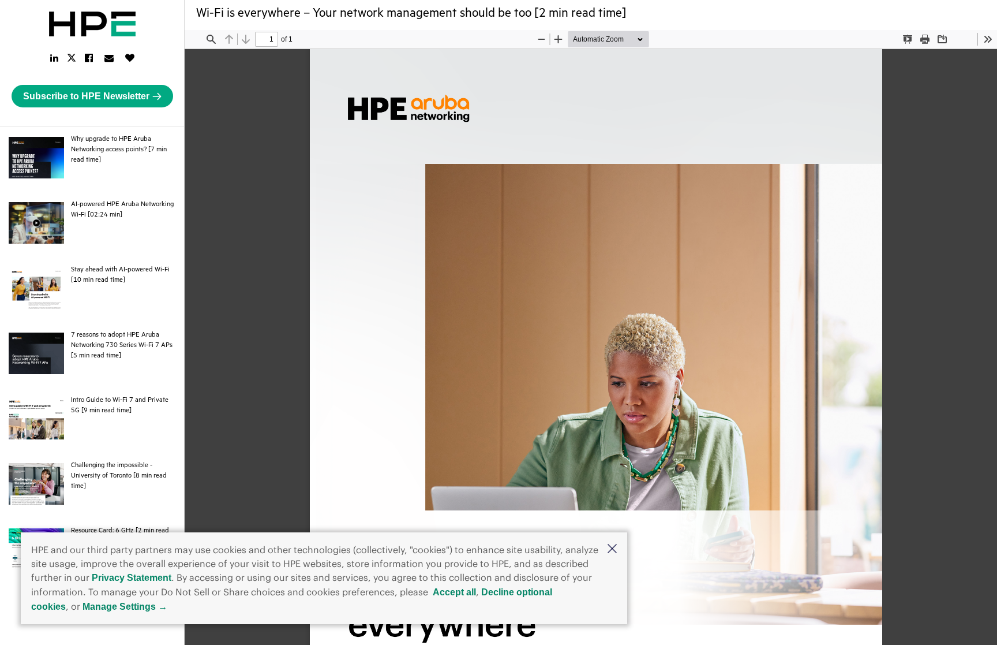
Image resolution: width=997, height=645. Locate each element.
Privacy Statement (131, 578)
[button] (612, 549)
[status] (266, 39)
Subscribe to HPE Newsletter (86, 96)
